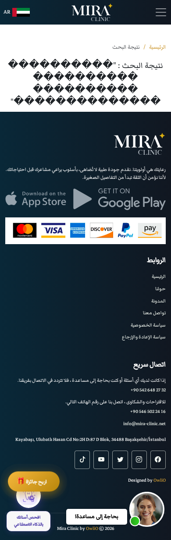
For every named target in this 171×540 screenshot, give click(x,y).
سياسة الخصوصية (148, 325)
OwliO (159, 480)
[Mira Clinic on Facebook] (158, 460)
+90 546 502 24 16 (148, 411)
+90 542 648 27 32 (148, 390)
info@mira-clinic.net (144, 423)
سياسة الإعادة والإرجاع (144, 337)
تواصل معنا (154, 312)
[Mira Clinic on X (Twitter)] (120, 460)
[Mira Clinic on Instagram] (139, 460)
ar (7, 12)
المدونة (158, 301)
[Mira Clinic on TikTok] (82, 460)
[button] (146, 509)
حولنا (160, 288)
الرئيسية (159, 276)
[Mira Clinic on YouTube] (101, 460)
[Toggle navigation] (160, 12)
